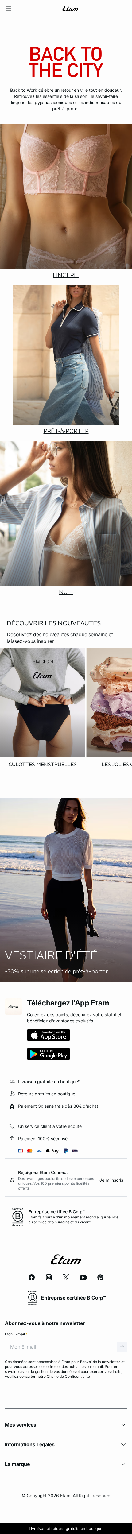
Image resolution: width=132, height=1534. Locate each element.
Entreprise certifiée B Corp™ (57, 1211)
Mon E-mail (16, 1334)
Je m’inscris (111, 1180)
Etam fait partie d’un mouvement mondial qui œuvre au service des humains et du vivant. (73, 1219)
